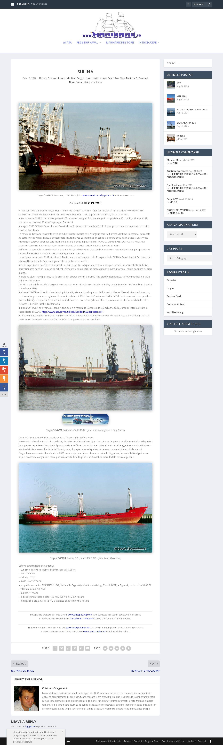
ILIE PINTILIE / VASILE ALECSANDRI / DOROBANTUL (187, 176)
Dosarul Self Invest (49, 78)
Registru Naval (87, 42)
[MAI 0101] (171, 98)
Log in (170, 288)
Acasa (67, 42)
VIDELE (173, 202)
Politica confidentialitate (108, 741)
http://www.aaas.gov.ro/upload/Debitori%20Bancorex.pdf (72, 311)
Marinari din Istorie (120, 42)
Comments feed (176, 304)
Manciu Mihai (174, 160)
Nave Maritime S (128, 78)
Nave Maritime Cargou (72, 78)
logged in (30, 726)
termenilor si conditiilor (82, 618)
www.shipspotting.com (78, 627)
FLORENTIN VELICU (177, 210)
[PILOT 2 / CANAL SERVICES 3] (171, 112)
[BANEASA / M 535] (171, 125)
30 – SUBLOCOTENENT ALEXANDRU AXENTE (55, 4)
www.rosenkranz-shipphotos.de (98, 195)
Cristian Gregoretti (55, 688)
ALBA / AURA (176, 213)
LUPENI (174, 163)
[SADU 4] (171, 138)
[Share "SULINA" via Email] (87, 648)
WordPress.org (175, 312)
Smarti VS (172, 199)
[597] (171, 85)
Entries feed (174, 296)
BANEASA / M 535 (186, 122)
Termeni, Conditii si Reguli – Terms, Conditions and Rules (154, 741)
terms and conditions (94, 631)
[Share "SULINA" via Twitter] (61, 648)
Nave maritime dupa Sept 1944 (102, 78)
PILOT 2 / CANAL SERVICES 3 (192, 109)
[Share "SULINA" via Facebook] (55, 648)
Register (171, 280)
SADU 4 (181, 136)
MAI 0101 (182, 96)
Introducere (148, 42)
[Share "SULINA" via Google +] (68, 648)
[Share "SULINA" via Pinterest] (74, 648)
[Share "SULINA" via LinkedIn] (81, 648)
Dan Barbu (173, 185)
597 (179, 83)
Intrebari (190, 741)
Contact (202, 741)
